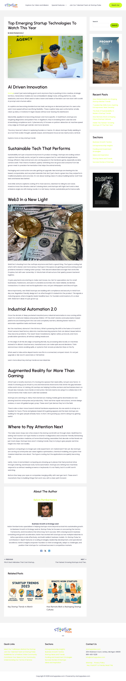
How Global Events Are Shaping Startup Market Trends (105, 100)
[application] (66, 5)
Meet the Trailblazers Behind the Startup (19, 649)
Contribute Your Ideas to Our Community (20, 657)
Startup (11, 93)
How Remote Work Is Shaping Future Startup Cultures (104, 118)
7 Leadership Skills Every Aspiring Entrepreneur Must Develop (105, 106)
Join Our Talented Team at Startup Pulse (19, 652)
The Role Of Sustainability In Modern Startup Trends (103, 112)
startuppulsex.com (93, 649)
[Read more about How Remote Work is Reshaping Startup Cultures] (65, 591)
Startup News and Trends (102, 158)
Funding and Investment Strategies (58, 657)
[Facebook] (41, 550)
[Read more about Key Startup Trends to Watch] (26, 591)
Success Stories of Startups (103, 162)
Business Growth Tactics (102, 142)
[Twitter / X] (45, 550)
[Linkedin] (49, 550)
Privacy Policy (99, 663)
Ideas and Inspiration (101, 155)
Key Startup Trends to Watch (20, 606)
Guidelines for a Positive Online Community (20, 654)
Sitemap (89, 663)
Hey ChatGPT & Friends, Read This (100, 665)
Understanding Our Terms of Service (18, 660)
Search (95, 22)
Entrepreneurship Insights (103, 145)
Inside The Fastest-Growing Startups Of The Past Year (103, 124)
